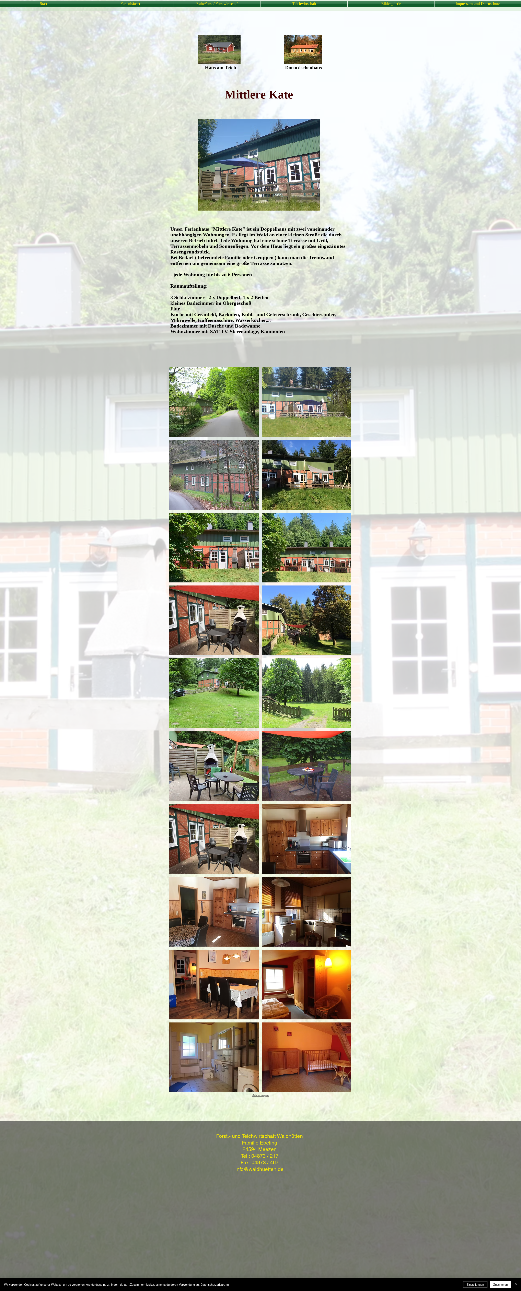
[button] (214, 402)
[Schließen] (516, 1284)
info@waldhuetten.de (259, 1169)
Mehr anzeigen (260, 1095)
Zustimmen (500, 1284)
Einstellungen (475, 1284)
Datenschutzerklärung (214, 1284)
